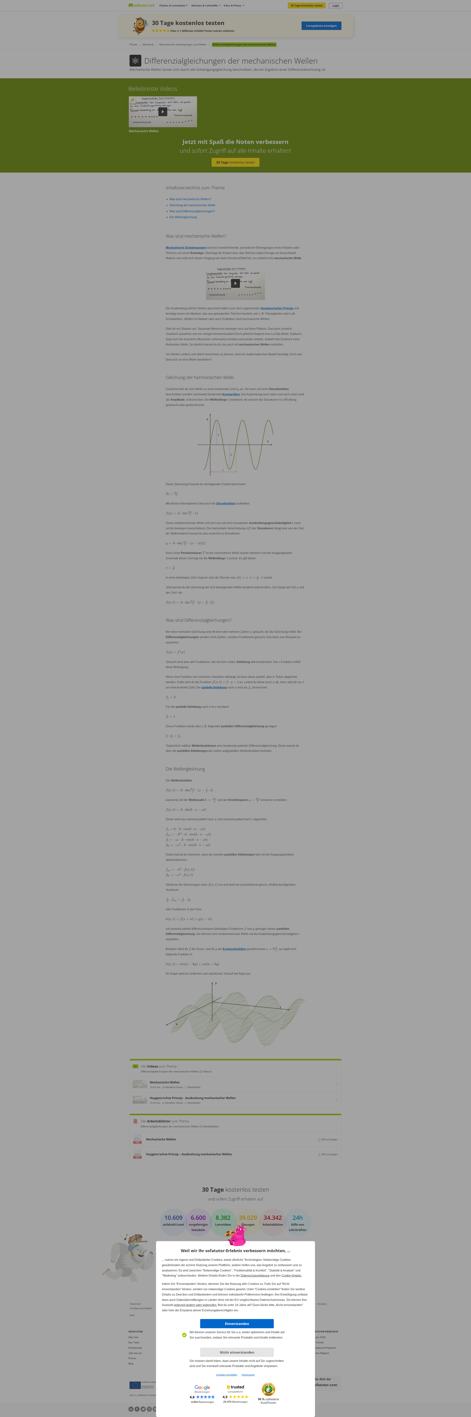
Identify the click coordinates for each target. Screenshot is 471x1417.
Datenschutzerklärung (255, 1275)
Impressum (248, 1374)
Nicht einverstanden (237, 1352)
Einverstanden (237, 1323)
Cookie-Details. (291, 1275)
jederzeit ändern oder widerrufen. (195, 1305)
